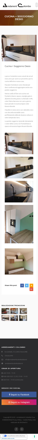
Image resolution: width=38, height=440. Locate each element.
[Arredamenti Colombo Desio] (17, 5)
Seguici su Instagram (20, 402)
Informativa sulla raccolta (8, 438)
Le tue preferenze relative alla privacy (15, 435)
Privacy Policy (17, 420)
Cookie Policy (27, 420)
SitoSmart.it (23, 422)
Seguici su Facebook (20, 394)
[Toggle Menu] (36, 5)
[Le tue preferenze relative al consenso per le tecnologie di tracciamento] (34, 436)
